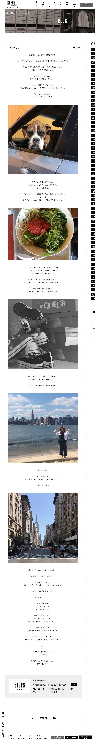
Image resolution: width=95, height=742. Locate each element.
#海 (93, 114)
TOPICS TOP (43, 718)
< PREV (31, 718)
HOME (6, 13)
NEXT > (55, 718)
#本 (93, 75)
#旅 (93, 53)
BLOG (13, 13)
